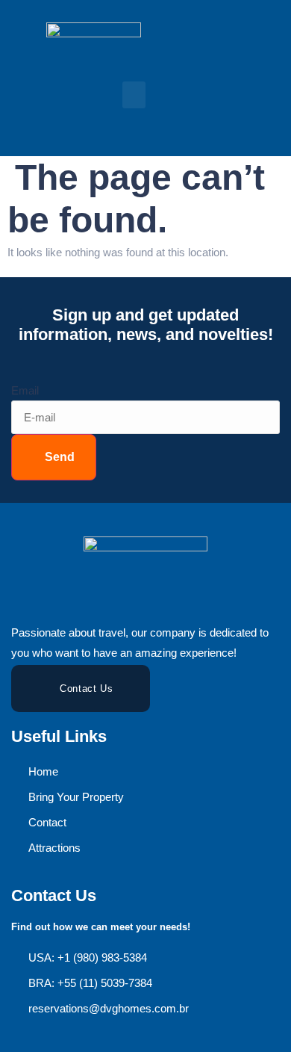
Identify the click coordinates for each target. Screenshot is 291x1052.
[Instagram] (111, 123)
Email (25, 390)
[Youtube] (144, 123)
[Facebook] (78, 123)
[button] (134, 94)
